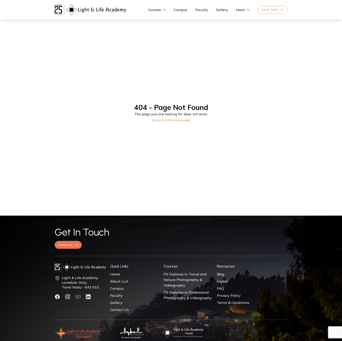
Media (222, 281)
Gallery (222, 10)
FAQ (220, 288)
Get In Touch (270, 9)
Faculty (201, 10)
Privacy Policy (229, 295)
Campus (180, 10)
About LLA (119, 281)
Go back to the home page (171, 120)
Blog (220, 274)
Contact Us (119, 309)
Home (115, 274)
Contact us (66, 245)
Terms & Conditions (233, 302)
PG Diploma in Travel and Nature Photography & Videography (185, 279)
